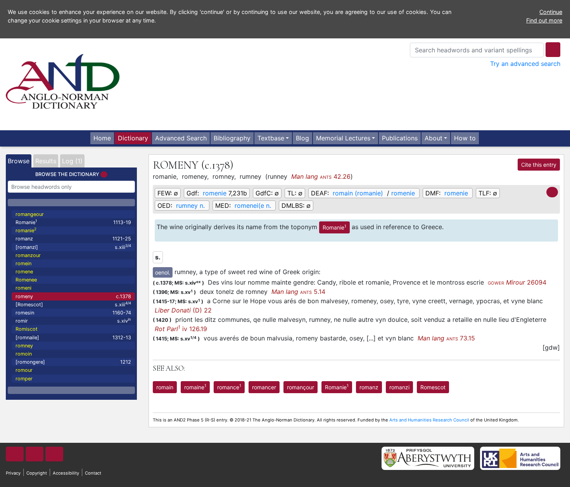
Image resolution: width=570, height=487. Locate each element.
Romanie (73, 222)
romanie (26, 230)
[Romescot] (73, 304)
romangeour (30, 214)
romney (24, 346)
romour (24, 370)
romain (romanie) (358, 193)
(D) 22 (183, 310)
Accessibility (66, 473)
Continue (550, 12)
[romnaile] (73, 337)
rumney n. (190, 205)
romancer (264, 387)
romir (73, 320)
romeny (73, 296)
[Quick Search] (553, 49)
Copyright (36, 473)
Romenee (26, 280)
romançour (300, 387)
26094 (517, 282)
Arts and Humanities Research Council (429, 420)
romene (24, 272)
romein (23, 263)
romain (164, 387)
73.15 (446, 338)
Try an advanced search (525, 63)
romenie (214, 193)
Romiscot (27, 329)
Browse (18, 161)
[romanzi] (73, 247)
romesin (73, 313)
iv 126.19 (181, 329)
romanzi (399, 387)
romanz (73, 239)
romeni (23, 288)
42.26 (321, 176)
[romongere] (73, 362)
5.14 (298, 291)
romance (229, 386)
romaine (195, 386)
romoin (24, 354)
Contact (93, 473)
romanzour (28, 255)
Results (45, 161)
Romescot (433, 387)
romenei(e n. (253, 205)
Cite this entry (538, 164)
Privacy (13, 473)
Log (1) (72, 161)
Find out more (544, 20)
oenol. (162, 272)
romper (24, 379)
